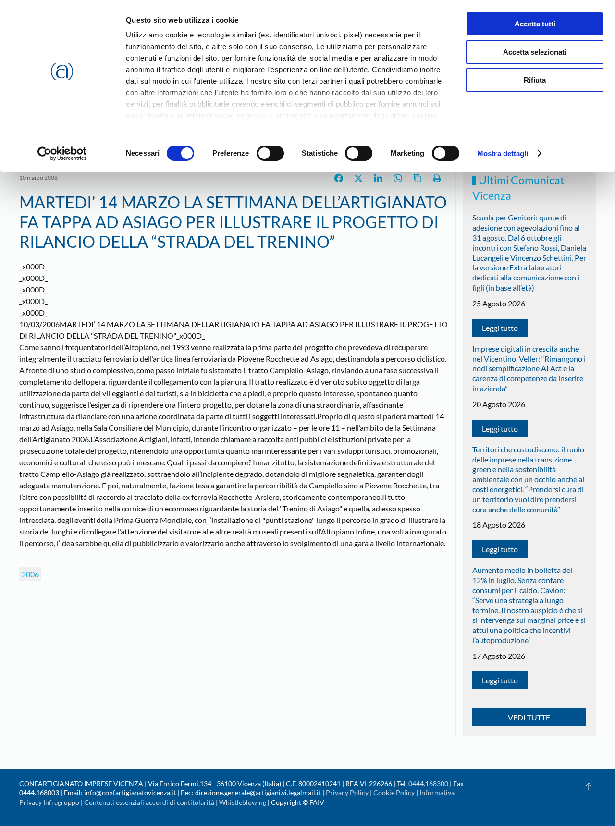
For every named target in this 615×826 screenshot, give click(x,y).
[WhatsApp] (397, 178)
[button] (588, 786)
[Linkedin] (378, 178)
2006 (30, 574)
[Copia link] (417, 178)
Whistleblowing (242, 802)
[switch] (270, 153)
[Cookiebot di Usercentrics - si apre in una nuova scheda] (62, 153)
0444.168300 (428, 783)
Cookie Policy (394, 793)
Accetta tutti (535, 24)
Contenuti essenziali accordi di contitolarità (150, 802)
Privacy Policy (347, 793)
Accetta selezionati (534, 52)
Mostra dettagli (503, 153)
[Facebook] (338, 178)
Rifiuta (535, 80)
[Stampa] (437, 178)
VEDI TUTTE (529, 717)
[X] (358, 178)
